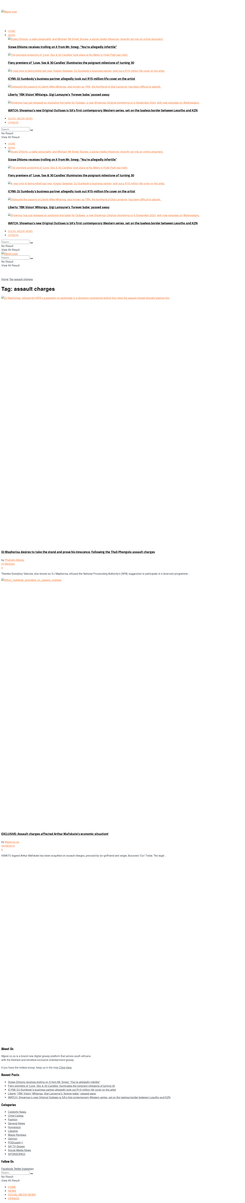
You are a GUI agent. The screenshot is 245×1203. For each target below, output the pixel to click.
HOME (11, 31)
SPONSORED (16, 1154)
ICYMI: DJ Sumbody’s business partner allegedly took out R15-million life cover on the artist (71, 79)
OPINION (13, 122)
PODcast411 (15, 1142)
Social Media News (19, 1150)
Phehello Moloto (14, 560)
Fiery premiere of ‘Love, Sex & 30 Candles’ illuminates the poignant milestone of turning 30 (71, 63)
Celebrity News (17, 1112)
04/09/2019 (8, 846)
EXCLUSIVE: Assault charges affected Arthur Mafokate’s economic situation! (54, 834)
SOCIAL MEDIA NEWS (20, 118)
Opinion (12, 1139)
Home (4, 279)
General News (16, 1123)
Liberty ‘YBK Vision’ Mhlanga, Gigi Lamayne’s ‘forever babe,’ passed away (59, 94)
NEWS (11, 35)
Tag (11, 279)
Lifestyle (13, 1131)
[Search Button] (31, 130)
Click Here (65, 1067)
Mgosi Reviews (17, 1135)
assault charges (23, 279)
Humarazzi (14, 1127)
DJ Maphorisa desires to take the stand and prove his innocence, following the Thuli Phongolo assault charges (78, 552)
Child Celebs (16, 1116)
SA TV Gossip (16, 1146)
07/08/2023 (8, 564)
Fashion (13, 1119)
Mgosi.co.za (12, 842)
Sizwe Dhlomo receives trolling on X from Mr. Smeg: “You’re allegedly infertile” (62, 47)
